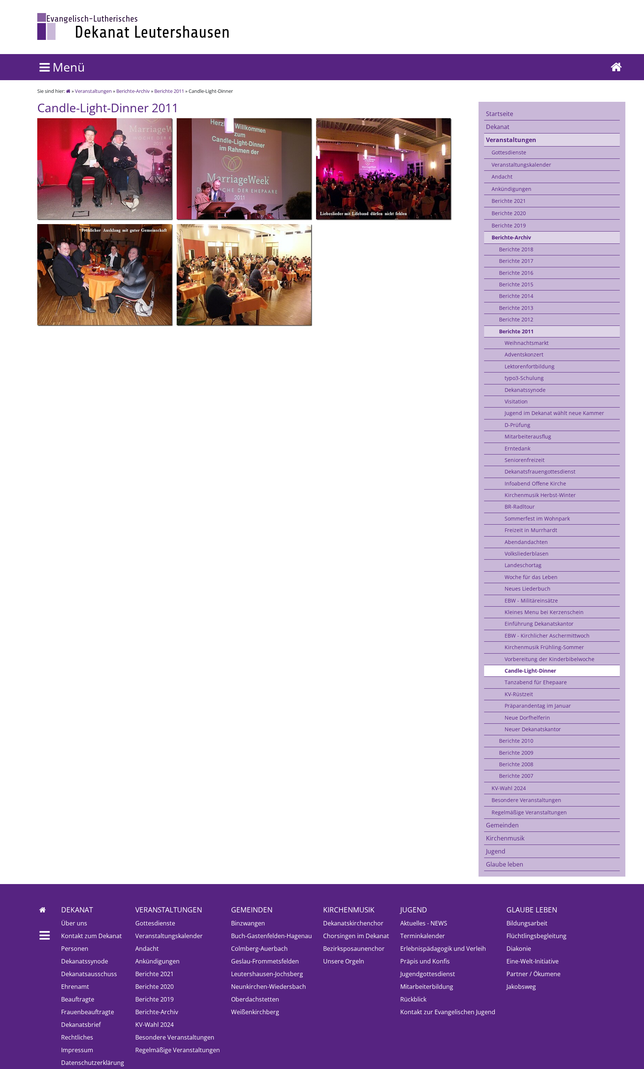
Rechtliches (77, 1037)
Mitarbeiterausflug (528, 436)
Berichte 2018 (516, 249)
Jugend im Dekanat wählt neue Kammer (554, 412)
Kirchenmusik (505, 838)
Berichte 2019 (509, 225)
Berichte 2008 (516, 764)
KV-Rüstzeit (519, 694)
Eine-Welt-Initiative (532, 961)
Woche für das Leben (531, 577)
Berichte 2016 (516, 272)
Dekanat (497, 127)
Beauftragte (77, 999)
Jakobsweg (521, 986)
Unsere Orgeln (343, 961)
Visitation (516, 401)
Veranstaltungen (93, 91)
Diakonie (518, 948)
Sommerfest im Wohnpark (537, 518)
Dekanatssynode (525, 389)
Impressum (77, 1050)
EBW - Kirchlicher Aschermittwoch (547, 635)
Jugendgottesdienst (427, 974)
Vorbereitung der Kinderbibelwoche (549, 659)
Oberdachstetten (255, 999)
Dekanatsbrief (81, 1025)
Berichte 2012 (516, 319)
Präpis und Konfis (425, 961)
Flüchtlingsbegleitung (536, 936)
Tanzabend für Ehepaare (536, 682)
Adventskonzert (524, 354)
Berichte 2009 (516, 752)
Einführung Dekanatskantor (539, 623)
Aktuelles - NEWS (423, 923)
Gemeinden (502, 825)
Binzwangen (248, 923)
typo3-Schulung (524, 377)
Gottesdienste (509, 152)
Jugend (495, 851)
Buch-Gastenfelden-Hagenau (271, 936)
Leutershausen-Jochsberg (267, 974)
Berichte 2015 (516, 284)
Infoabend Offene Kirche (535, 483)
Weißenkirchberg (255, 1012)
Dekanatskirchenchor (353, 923)
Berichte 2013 (516, 307)
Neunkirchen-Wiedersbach (268, 986)
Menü (67, 67)
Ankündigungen (511, 188)
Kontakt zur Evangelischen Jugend (447, 1012)
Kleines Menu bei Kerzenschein (544, 612)
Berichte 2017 (516, 260)
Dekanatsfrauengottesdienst (540, 471)
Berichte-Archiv (133, 91)
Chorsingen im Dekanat (356, 936)
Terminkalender (422, 936)
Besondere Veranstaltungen (526, 800)
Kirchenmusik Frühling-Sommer (544, 647)
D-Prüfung (517, 424)
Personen (74, 948)
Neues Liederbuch (527, 588)
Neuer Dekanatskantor (533, 729)
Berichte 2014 (516, 295)
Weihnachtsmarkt (527, 342)
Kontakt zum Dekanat (91, 936)
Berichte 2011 (169, 91)
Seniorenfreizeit (524, 459)
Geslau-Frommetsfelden (265, 961)
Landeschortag (523, 565)
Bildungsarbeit (526, 923)
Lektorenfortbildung (530, 366)
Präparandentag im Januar (538, 705)
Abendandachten (526, 541)
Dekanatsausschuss (89, 974)
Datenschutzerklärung (92, 1063)
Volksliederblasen (527, 553)
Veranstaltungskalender (521, 164)
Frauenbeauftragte (87, 1012)
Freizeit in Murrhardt (531, 530)
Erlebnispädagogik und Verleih (443, 948)
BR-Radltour (520, 506)
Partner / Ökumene (533, 974)
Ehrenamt (75, 986)
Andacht (502, 176)
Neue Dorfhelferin (527, 717)
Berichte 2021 (509, 200)
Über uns (74, 923)
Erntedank (517, 448)
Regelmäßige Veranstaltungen (529, 812)
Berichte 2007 (516, 775)
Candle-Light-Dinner (530, 670)
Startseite (499, 114)
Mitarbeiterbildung (426, 986)
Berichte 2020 (509, 213)
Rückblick (413, 999)
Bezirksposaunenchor (354, 948)
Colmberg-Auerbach (259, 948)
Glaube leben (504, 864)
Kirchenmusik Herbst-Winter (540, 495)
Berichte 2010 (516, 740)
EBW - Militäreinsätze (531, 600)
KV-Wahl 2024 (509, 788)
